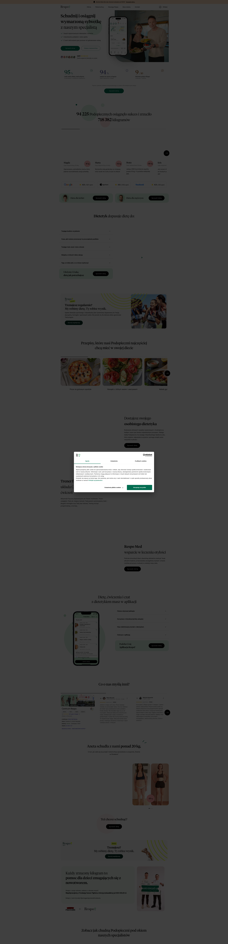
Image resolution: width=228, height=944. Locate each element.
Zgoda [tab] (87, 461)
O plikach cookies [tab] (140, 461)
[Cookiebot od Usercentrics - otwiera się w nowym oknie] (144, 455)
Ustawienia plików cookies (112, 487)
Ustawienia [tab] (113, 461)
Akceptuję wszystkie (139, 487)
